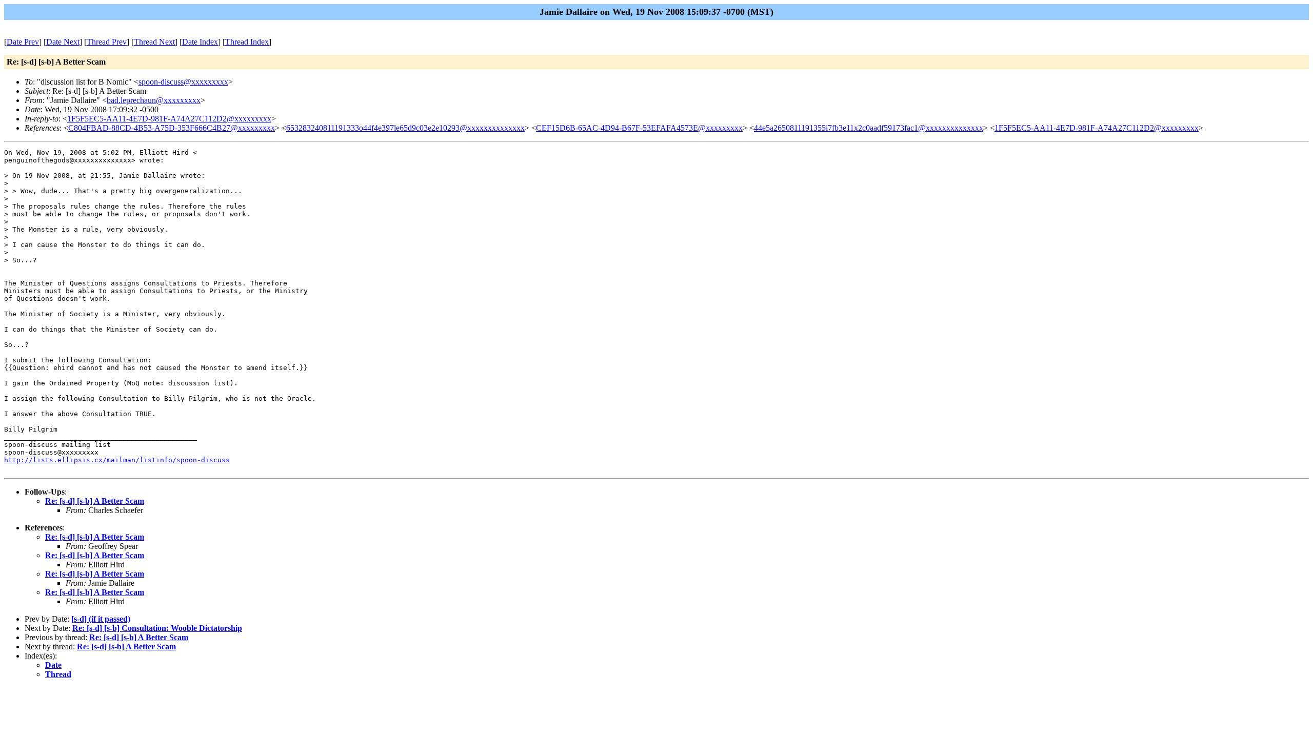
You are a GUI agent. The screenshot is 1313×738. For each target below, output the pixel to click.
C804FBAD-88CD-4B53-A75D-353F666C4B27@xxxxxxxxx (171, 128)
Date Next (62, 41)
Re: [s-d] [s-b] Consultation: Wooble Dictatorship (157, 628)
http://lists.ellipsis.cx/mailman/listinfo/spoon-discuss (117, 460)
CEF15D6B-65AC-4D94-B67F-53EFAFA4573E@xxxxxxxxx (639, 128)
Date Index (200, 41)
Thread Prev (107, 41)
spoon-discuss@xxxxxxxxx (183, 81)
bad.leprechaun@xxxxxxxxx (154, 100)
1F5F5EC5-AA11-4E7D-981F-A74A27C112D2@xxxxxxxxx (169, 118)
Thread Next (154, 41)
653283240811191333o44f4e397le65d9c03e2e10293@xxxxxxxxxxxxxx (405, 128)
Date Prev (23, 41)
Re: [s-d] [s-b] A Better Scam (94, 501)
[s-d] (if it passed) (100, 618)
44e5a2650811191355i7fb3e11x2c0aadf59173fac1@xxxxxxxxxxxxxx (868, 128)
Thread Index (247, 41)
